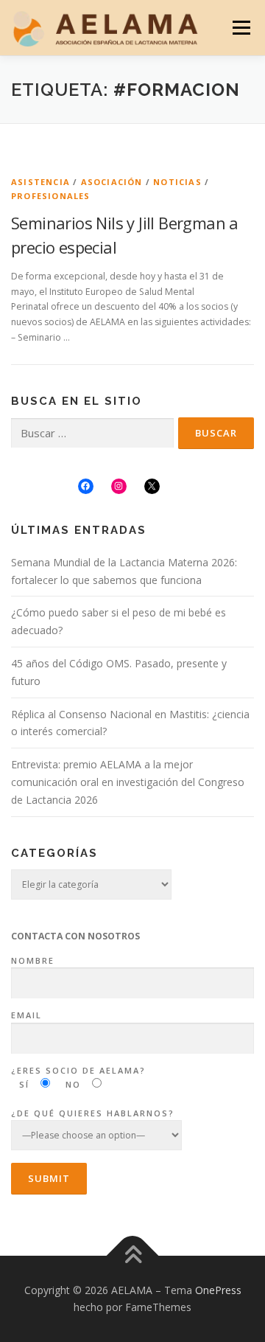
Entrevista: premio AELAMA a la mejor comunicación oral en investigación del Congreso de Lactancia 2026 (127, 782)
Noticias (177, 181)
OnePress (218, 1290)
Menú (240, 27)
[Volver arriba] (133, 1255)
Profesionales (51, 195)
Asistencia (40, 181)
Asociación (112, 181)
